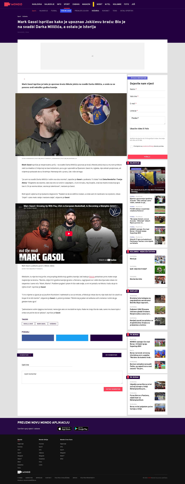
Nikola (91, 276)
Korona (20, 447)
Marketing (29, 478)
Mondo (20, 440)
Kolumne (20, 465)
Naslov (133, 89)
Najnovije (21, 444)
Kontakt (48, 478)
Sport (19, 16)
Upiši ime (25, 365)
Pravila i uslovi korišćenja (27, 480)
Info (19, 450)
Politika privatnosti (87, 478)
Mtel (19, 462)
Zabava (41, 453)
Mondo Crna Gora (66, 440)
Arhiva (75, 478)
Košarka (25, 16)
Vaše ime (134, 96)
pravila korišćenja (148, 146)
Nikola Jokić (28, 324)
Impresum (39, 478)
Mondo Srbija (43, 440)
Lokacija (134, 111)
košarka (53, 324)
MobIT (20, 459)
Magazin (20, 456)
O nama (20, 478)
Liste (40, 465)
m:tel (149, 478)
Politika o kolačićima (62, 478)
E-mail (133, 104)
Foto (19, 468)
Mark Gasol (41, 324)
